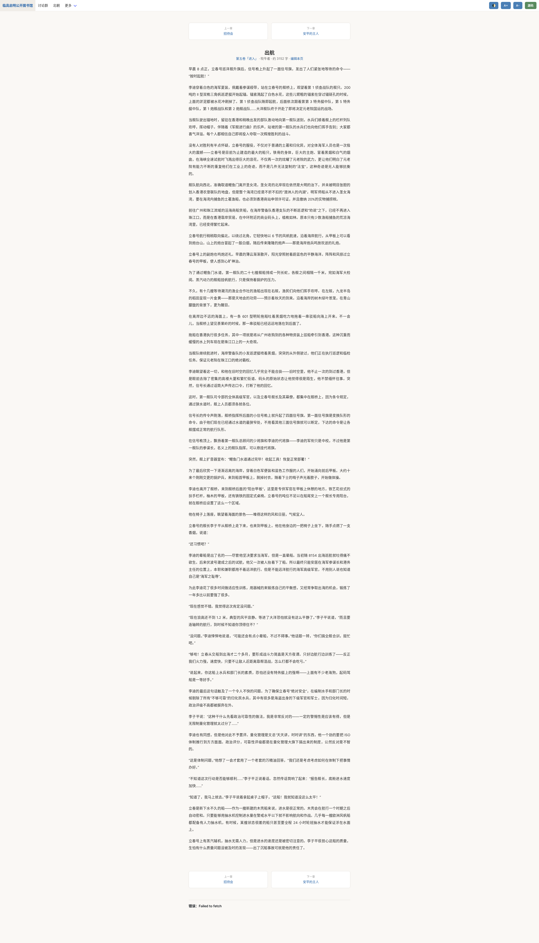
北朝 (56, 5)
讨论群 (43, 5)
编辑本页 (297, 59)
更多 (68, 5)
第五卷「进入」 (247, 59)
